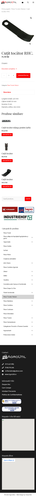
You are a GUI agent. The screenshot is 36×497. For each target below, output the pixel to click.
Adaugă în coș (23, 75)
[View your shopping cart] (22, 2)
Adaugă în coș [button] (7, 135)
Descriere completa (8, 68)
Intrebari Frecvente (9, 391)
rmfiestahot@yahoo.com (14, 371)
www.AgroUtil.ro (10, 374)
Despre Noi (6, 384)
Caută (28, 199)
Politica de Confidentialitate (12, 394)
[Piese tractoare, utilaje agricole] (9, 2)
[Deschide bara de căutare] (28, 2)
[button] (31, 18)
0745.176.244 (9, 367)
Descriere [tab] (7, 92)
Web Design (20, 495)
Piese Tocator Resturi (18, 9)
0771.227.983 (9, 364)
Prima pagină (6, 9)
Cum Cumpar (6, 387)
